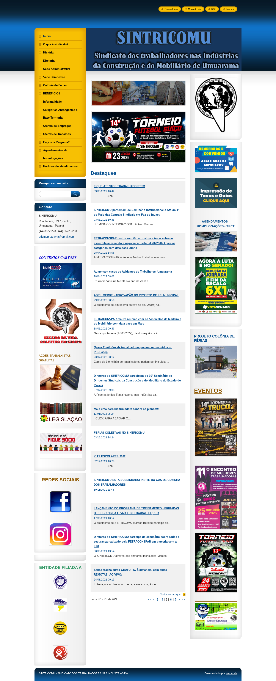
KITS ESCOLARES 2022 (109, 456)
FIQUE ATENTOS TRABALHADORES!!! (119, 186)
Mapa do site (194, 9)
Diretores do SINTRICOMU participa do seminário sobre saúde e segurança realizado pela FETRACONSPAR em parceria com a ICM (136, 541)
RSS (213, 9)
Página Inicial (171, 9)
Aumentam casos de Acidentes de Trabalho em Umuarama (133, 271)
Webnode (231, 673)
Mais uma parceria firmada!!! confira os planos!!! (126, 409)
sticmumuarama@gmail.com (57, 236)
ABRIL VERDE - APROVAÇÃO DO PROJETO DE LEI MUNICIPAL (136, 295)
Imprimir (230, 9)
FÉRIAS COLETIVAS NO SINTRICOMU (119, 432)
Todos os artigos (170, 594)
